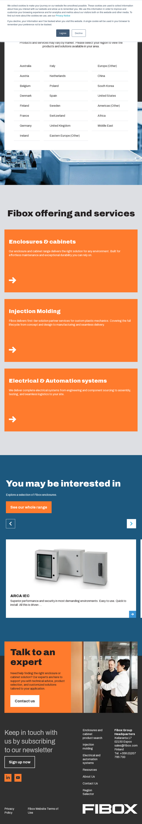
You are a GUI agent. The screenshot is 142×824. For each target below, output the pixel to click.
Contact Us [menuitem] (90, 783)
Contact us (25, 701)
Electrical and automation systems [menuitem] (91, 759)
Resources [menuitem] (90, 769)
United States (107, 95)
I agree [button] (62, 33)
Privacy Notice (63, 15)
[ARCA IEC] (71, 578)
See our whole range (28, 507)
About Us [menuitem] (89, 776)
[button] (10, 523)
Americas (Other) (109, 105)
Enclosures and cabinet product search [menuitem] (92, 734)
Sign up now (20, 762)
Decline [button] (79, 33)
